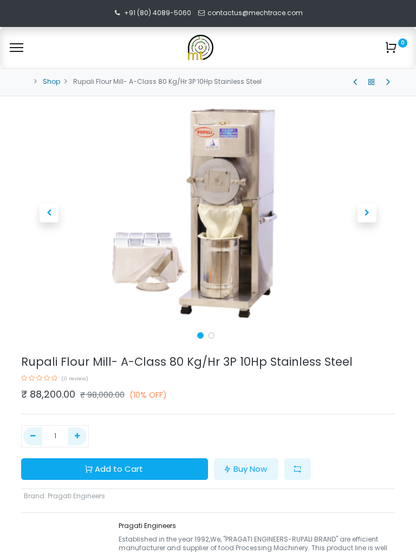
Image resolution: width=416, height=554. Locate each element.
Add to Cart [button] (119, 468)
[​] (355, 82)
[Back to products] (371, 82)
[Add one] (77, 436)
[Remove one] (32, 436)
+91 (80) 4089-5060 (157, 12)
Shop (51, 81)
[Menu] (16, 47)
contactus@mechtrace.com (255, 12)
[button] (49, 213)
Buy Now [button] (250, 468)
